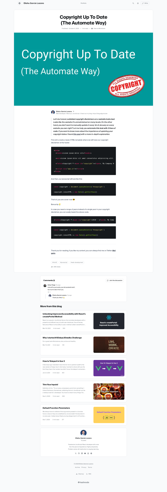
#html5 (54, 262)
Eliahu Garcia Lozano (34, 3)
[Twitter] (76, 453)
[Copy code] (113, 149)
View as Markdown (99, 29)
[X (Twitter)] (73, 111)
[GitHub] (79, 453)
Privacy (83, 467)
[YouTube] (85, 453)
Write (146, 3)
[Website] (88, 453)
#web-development (77, 262)
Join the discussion (115, 280)
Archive (77, 467)
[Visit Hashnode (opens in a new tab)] (83, 482)
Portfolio (83, 3)
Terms (90, 467)
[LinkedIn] (82, 453)
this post (77, 134)
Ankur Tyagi (51, 285)
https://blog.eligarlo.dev (100, 113)
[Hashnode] (91, 453)
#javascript (63, 262)
